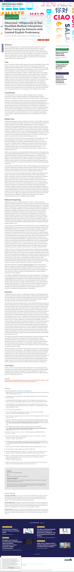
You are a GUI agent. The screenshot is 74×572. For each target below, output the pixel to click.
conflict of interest (28, 264)
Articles (48, 5)
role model (8, 278)
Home (43, 5)
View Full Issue (37, 554)
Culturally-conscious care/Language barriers (27, 381)
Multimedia (64, 5)
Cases (54, 5)
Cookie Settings (23, 565)
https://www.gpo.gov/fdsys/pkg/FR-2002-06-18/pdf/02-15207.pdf (23, 422)
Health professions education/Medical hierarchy (14, 380)
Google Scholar (19, 438)
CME (70, 5)
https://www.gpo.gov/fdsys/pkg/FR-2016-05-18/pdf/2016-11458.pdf (24, 442)
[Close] (20, 557)
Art (58, 5)
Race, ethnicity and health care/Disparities (32, 380)
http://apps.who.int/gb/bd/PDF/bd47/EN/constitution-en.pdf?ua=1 (26, 392)
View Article (8, 433)
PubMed (13, 433)
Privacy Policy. (15, 565)
